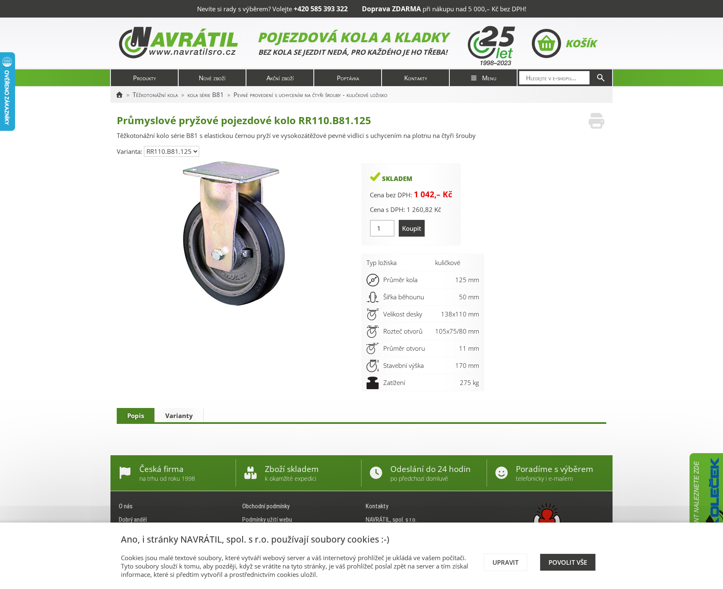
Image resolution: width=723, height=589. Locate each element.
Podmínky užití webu (267, 519)
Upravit (505, 562)
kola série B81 (205, 94)
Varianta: (130, 151)
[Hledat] (601, 77)
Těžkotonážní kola (155, 94)
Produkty (144, 78)
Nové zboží (212, 78)
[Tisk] (596, 121)
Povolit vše (568, 562)
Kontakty (415, 78)
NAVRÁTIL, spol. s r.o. (391, 519)
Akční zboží (280, 78)
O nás (126, 506)
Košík (580, 43)
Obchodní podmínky (266, 506)
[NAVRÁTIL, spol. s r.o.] (119, 94)
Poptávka (348, 78)
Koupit (411, 228)
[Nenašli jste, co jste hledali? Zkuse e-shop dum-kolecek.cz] (706, 516)
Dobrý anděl (133, 519)
